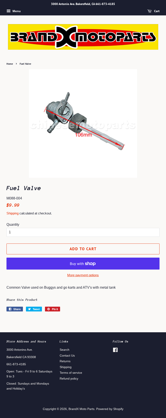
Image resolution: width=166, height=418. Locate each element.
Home (9, 63)
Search (64, 349)
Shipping (12, 213)
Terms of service (71, 372)
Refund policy (69, 378)
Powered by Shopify (109, 409)
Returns (65, 361)
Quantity (12, 224)
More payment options (83, 275)
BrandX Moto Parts (81, 409)
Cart (156, 11)
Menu (16, 11)
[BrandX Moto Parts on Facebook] (115, 350)
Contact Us (67, 355)
